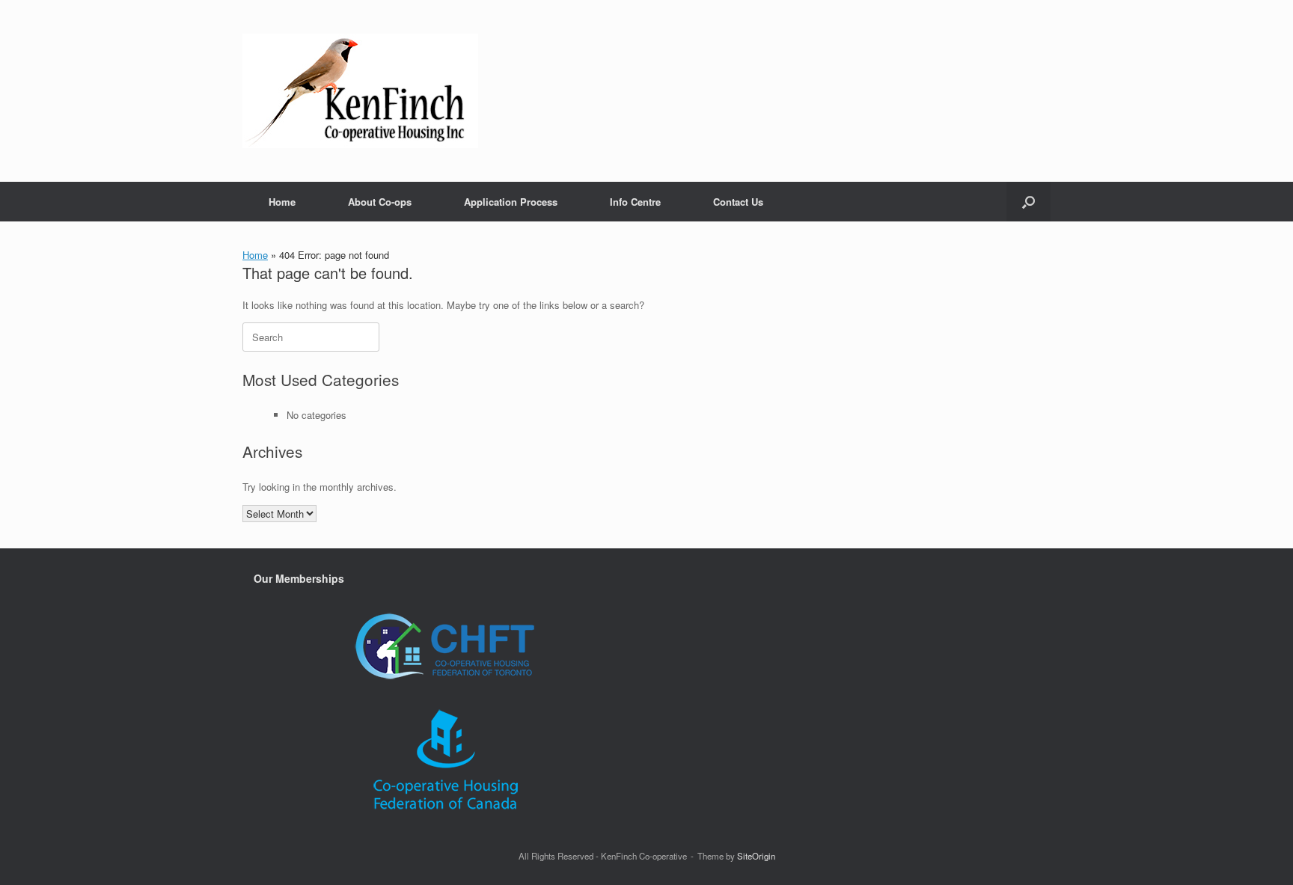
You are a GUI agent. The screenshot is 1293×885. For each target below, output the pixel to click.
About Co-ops (380, 202)
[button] (1028, 201)
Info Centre (635, 202)
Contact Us (738, 202)
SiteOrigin (756, 856)
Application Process (510, 202)
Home (282, 202)
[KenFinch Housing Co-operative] (360, 91)
